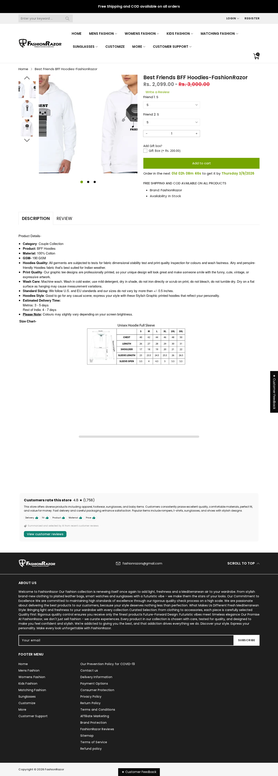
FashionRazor (171, 190)
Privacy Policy (91, 696)
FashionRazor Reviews (97, 729)
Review (64, 218)
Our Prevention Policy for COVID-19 (107, 664)
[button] (27, 78)
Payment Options (94, 683)
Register (252, 18)
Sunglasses (83, 46)
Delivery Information (96, 677)
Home (76, 33)
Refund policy (91, 748)
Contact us (89, 670)
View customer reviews (45, 534)
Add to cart (201, 163)
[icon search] (67, 18)
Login (231, 18)
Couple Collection (51, 243)
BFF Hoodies (46, 248)
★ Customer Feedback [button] (274, 392)
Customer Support (170, 46)
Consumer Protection (97, 690)
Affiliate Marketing (94, 716)
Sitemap (87, 735)
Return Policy (90, 703)
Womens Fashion (140, 33)
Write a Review (157, 92)
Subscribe (246, 640)
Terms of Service (93, 742)
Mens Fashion (101, 33)
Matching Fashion (218, 33)
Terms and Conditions (97, 709)
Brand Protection (93, 722)
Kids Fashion (178, 33)
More (137, 46)
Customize (115, 46)
